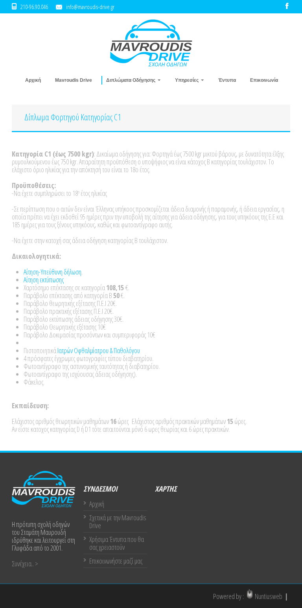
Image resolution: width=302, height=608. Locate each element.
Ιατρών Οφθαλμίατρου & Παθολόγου (98, 350)
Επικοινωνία (264, 80)
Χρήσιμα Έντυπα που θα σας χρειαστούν (116, 543)
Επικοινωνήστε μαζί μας (115, 561)
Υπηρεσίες (184, 80)
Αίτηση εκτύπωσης (44, 279)
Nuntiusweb (268, 596)
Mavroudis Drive (73, 80)
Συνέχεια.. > (25, 563)
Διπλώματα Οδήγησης (128, 80)
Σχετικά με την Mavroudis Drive (117, 521)
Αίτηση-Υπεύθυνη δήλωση (52, 271)
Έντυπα (227, 80)
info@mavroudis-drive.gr (90, 7)
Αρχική (33, 80)
